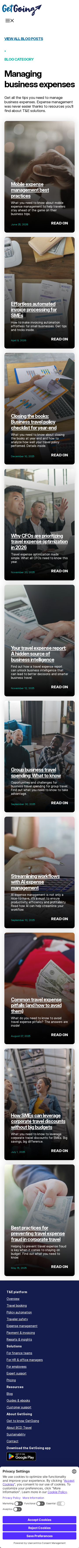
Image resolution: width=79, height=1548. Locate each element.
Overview (13, 1299)
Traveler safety (17, 1319)
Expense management (22, 1326)
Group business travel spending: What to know (36, 772)
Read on (59, 223)
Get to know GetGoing (23, 1421)
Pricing (11, 1380)
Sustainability (16, 1434)
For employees (17, 1366)
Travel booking (17, 1305)
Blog (10, 1394)
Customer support (19, 1407)
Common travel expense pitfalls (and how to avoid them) (36, 1005)
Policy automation (19, 1312)
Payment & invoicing (21, 1332)
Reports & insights (19, 1339)
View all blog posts (23, 39)
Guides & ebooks (18, 1400)
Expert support (17, 1373)
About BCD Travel (19, 1427)
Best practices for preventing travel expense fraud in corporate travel (38, 1233)
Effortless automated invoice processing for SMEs (34, 309)
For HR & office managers (25, 1360)
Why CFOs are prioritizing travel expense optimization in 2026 (39, 541)
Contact (12, 1441)
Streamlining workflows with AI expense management (35, 882)
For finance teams (19, 1353)
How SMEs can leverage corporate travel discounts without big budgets (38, 1121)
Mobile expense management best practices (30, 190)
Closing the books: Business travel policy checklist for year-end (33, 422)
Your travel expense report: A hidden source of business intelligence (38, 653)
